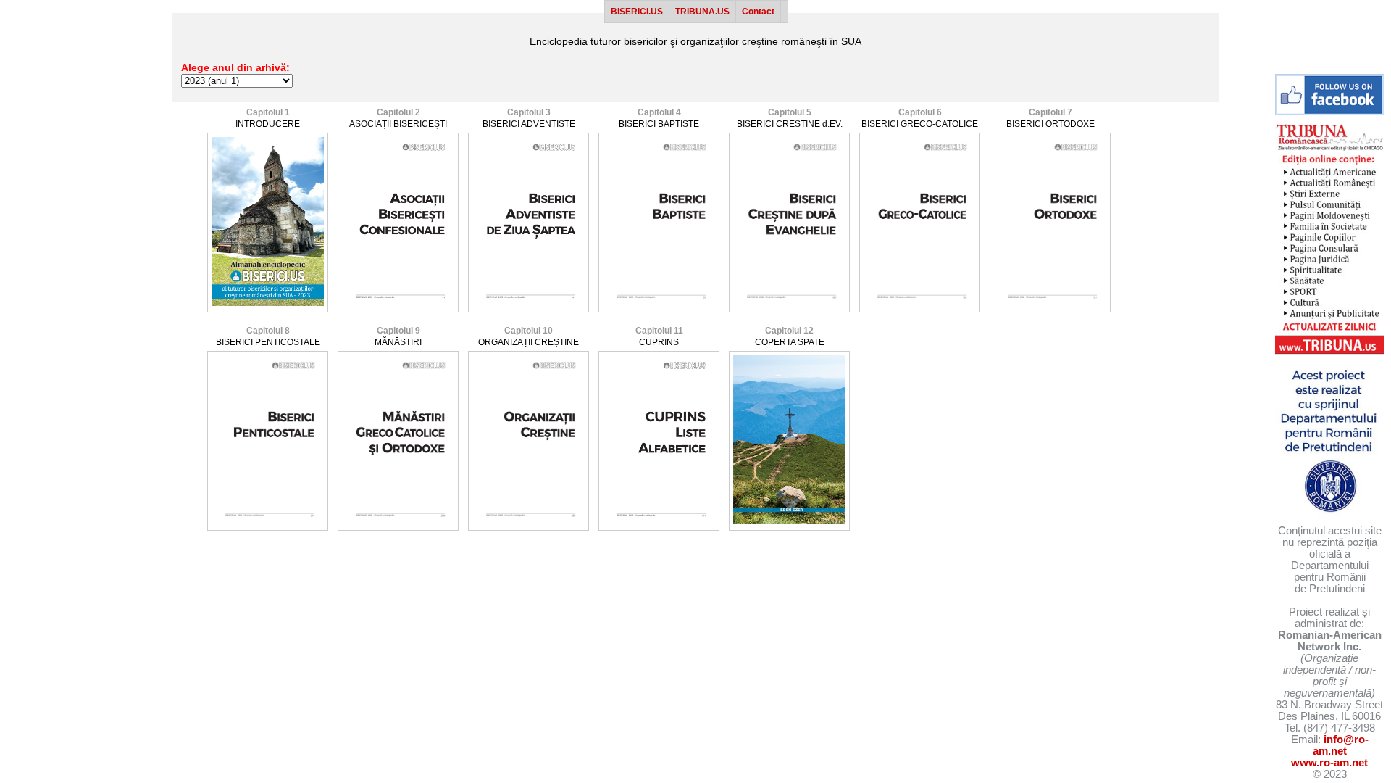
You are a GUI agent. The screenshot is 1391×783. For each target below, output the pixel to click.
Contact (758, 12)
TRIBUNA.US (702, 12)
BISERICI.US (637, 12)
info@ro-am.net (1341, 745)
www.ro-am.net (1329, 762)
